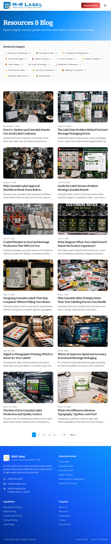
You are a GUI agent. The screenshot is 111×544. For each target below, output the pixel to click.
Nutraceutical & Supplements (71, 479)
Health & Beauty (66, 474)
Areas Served (64, 524)
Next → (73, 435)
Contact (62, 520)
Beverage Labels (66, 466)
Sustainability (64, 516)
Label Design (8, 524)
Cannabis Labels (66, 470)
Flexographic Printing (12, 507)
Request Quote (90, 5)
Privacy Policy (82, 539)
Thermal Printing (10, 520)
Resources (63, 511)
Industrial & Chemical (68, 483)
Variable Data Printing (12, 516)
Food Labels (64, 461)
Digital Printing (9, 511)
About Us (63, 507)
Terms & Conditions (99, 539)
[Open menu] (105, 5)
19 (64, 435)
